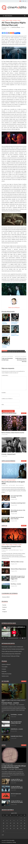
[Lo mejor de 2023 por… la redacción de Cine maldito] (6, 801)
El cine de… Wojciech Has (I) (8, 454)
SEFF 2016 (18, 351)
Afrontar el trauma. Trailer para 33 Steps (11, 656)
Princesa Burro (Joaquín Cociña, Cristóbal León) (12, 646)
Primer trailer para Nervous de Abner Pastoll (12, 651)
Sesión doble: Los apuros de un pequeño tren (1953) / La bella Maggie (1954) (18, 577)
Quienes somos (5, 676)
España (10, 20)
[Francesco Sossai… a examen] (14, 684)
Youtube (4, 605)
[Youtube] (20, 1)
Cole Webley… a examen (16, 714)
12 (10, 823)
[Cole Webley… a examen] (6, 714)
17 (3, 825)
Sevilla (19, 20)
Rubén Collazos (12, 704)
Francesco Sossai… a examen (10, 703)
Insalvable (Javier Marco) (16, 736)
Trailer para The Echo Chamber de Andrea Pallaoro (13, 649)
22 (21, 825)
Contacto (4, 669)
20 (14, 825)
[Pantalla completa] (24, 638)
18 (7, 825)
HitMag (14, 842)
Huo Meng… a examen (16, 583)
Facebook (4, 607)
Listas (11, 764)
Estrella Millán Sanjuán (14, 550)
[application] (14, 632)
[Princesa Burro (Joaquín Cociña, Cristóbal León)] (14, 536)
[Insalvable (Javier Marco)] (6, 736)
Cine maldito (12, 485)
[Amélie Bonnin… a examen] (6, 729)
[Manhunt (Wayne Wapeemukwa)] (6, 569)
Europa (11, 544)
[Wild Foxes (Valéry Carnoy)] (6, 561)
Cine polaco (21, 350)
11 (7, 823)
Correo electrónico (7, 398)
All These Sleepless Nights (13, 350)
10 (3, 823)
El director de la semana (15, 700)
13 (14, 823)
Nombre (4, 392)
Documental (4, 351)
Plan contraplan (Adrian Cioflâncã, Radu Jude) (16, 722)
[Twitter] (24, 1)
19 (10, 825)
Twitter (4, 609)
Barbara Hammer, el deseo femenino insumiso (13, 432)
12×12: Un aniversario (16, 793)
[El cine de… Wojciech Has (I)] (14, 444)
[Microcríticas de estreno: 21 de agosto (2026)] (14, 471)
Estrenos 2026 (5, 597)
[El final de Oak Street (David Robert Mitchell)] (6, 517)
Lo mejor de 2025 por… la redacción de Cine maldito (17, 780)
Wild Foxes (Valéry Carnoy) (17, 561)
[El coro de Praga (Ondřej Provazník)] (6, 495)
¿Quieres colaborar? (6, 664)
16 (24, 823)
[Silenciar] (22, 638)
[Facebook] (22, 1)
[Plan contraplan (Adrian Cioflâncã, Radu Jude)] (6, 721)
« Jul (3, 834)
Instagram (4, 611)
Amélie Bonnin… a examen (17, 729)
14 (17, 823)
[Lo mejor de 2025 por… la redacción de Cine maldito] (6, 779)
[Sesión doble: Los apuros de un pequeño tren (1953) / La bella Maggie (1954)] (6, 576)
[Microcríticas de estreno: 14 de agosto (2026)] (6, 510)
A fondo (3, 20)
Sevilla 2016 (22, 351)
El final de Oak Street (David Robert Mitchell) (17, 518)
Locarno (19, 544)
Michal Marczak (11, 351)
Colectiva (8, 764)
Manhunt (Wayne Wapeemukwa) (18, 568)
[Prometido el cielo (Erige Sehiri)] (6, 503)
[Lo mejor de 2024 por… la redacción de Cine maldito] (6, 786)
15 (21, 823)
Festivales (15, 20)
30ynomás (4, 700)
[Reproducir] (3, 638)
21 (17, 825)
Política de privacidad (6, 673)
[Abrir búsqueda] (25, 15)
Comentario (5, 375)
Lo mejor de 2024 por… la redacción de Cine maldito (17, 787)
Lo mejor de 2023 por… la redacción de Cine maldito (17, 801)
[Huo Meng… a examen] (6, 584)
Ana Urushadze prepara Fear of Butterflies (11, 653)
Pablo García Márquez (16, 27)
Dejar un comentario (20, 485)
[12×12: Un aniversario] (6, 793)
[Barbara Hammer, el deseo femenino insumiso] (14, 423)
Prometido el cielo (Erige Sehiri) (18, 503)
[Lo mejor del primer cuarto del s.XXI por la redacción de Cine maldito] (14, 748)
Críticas (7, 20)
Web (3, 404)
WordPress (9, 842)
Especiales (4, 671)
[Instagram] (25, 1)
